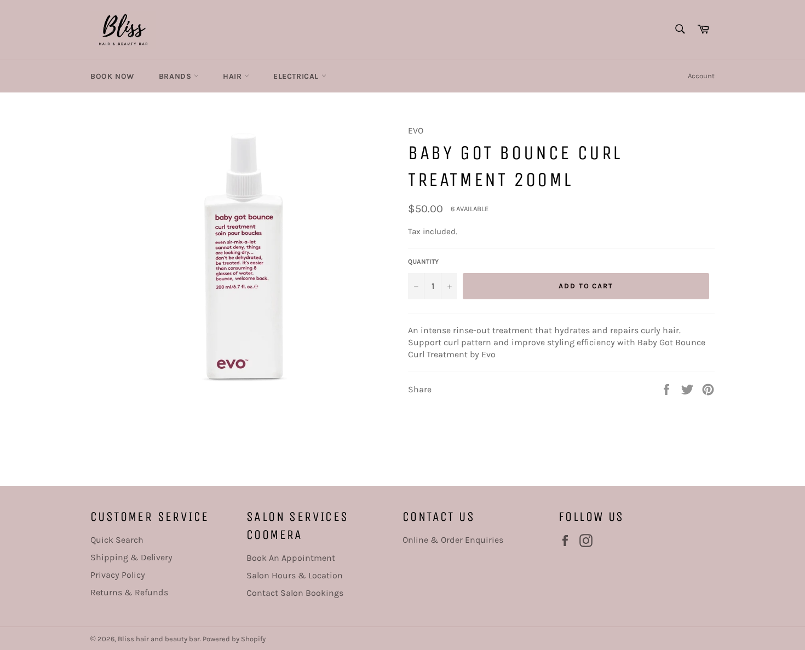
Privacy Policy (117, 575)
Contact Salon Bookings (294, 593)
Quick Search (116, 540)
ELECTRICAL (297, 76)
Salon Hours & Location (294, 575)
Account (701, 76)
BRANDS (176, 76)
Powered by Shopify (234, 639)
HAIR (233, 76)
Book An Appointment (290, 558)
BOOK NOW (112, 76)
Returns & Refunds (129, 592)
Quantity (423, 261)
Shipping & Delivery (131, 557)
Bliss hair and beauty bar (159, 639)
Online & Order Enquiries (453, 540)
